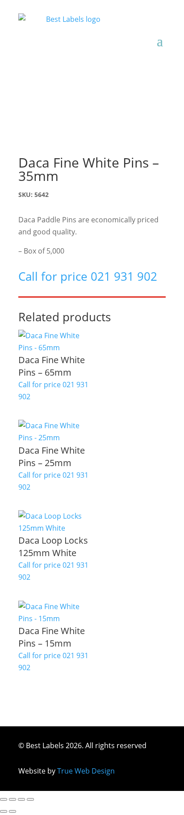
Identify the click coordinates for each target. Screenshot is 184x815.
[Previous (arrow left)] (3, 811)
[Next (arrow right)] (12, 811)
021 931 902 (124, 276)
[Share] (21, 799)
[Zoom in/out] (3, 799)
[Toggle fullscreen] (12, 799)
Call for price (51, 371)
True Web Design (86, 771)
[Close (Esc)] (30, 799)
